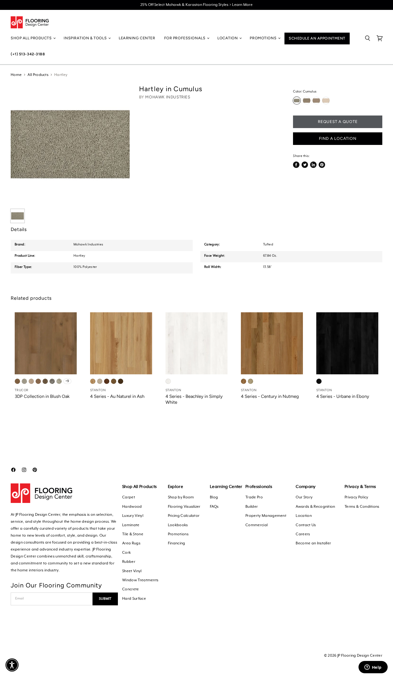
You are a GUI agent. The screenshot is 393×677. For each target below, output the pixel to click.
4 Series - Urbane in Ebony (342, 396)
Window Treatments (140, 580)
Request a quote (337, 121)
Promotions (178, 534)
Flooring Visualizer (184, 507)
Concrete (130, 589)
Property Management (265, 516)
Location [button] (228, 38)
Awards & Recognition (315, 507)
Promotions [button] (263, 38)
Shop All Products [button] (32, 38)
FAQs (214, 507)
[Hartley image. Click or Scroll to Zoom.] (70, 144)
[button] (12, 665)
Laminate (131, 525)
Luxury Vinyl (132, 516)
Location (304, 516)
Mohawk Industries (167, 97)
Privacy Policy (356, 497)
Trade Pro (254, 497)
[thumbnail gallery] (17, 216)
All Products (38, 75)
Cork (126, 553)
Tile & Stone (132, 534)
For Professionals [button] (185, 38)
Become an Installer (313, 543)
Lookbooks (178, 525)
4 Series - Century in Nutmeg (270, 396)
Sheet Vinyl (132, 571)
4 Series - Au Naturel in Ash (117, 396)
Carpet (128, 497)
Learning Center (137, 38)
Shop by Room (181, 497)
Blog (214, 497)
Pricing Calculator (184, 516)
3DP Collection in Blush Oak (42, 396)
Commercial (256, 525)
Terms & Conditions (362, 507)
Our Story (304, 497)
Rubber (128, 562)
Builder (251, 507)
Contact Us (306, 525)
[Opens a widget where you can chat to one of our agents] (373, 667)
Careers (303, 534)
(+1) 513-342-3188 (28, 54)
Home (16, 75)
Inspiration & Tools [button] (85, 38)
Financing (176, 543)
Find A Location (337, 138)
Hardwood (132, 507)
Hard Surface (134, 599)
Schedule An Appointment (317, 38)
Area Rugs (131, 543)
